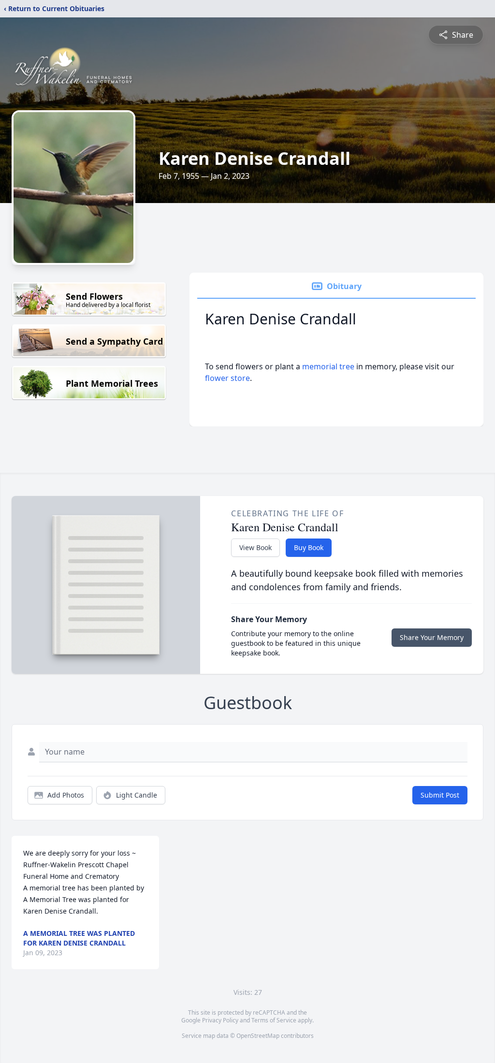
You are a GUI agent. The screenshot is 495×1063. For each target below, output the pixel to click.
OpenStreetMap (257, 1036)
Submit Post (440, 795)
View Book (255, 547)
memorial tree (328, 366)
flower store (227, 378)
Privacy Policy (220, 1020)
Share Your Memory (432, 637)
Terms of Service (273, 1020)
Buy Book (308, 547)
